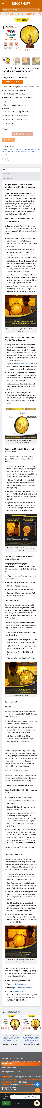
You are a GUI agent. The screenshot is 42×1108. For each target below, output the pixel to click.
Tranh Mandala (22, 151)
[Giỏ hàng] (38, 3)
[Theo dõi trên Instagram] (6, 1089)
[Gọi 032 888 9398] (37, 1090)
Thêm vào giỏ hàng (22, 134)
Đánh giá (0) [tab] (7, 178)
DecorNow (21, 3)
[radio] (9, 105)
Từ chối (17, 1103)
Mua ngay (8, 140)
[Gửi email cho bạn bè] (7, 159)
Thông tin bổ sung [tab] (9, 174)
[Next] (36, 37)
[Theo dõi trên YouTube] (15, 1089)
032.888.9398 (6, 1084)
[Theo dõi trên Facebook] (3, 1089)
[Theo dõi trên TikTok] (9, 1089)
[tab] (21, 1064)
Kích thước (5, 108)
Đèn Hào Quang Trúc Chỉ (29, 149)
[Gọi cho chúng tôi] (12, 1089)
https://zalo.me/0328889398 (21, 988)
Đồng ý (6, 1103)
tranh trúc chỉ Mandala (23, 364)
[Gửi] (38, 10)
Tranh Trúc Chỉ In (31, 151)
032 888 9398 (18, 991)
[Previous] (5, 37)
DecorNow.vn (20, 984)
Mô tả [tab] (5, 169)
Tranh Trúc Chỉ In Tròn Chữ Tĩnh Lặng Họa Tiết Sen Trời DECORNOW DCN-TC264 (11, 1038)
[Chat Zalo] (37, 1084)
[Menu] (3, 3)
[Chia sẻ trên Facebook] (4, 159)
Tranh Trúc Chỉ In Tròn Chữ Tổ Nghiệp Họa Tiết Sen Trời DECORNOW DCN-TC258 (31, 1039)
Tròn (6, 154)
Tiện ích (4, 102)
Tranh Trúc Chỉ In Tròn (14, 149)
